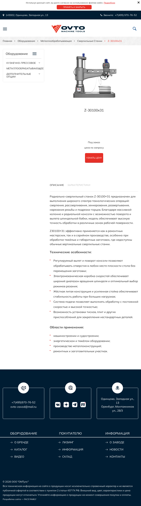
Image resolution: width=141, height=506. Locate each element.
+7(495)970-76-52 (23, 402)
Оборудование (26, 40)
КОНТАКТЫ (117, 456)
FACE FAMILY (30, 499)
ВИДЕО (19, 456)
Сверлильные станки (89, 40)
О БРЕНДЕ (21, 442)
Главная (7, 40)
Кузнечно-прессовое (21, 62)
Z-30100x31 (94, 110)
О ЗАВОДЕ (117, 442)
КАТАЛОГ (20, 449)
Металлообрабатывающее (56, 40)
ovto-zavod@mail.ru (23, 406)
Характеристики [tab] (79, 185)
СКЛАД (67, 456)
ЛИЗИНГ (68, 442)
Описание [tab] (57, 185)
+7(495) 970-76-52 (126, 15)
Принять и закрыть (74, 7)
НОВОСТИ (116, 449)
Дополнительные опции (18, 75)
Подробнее (109, 2)
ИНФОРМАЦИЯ (72, 449)
